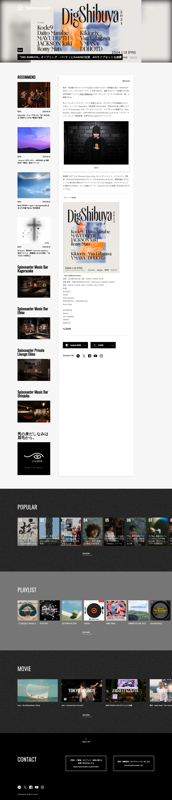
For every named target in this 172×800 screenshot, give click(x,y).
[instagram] (101, 357)
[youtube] (95, 357)
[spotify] (78, 357)
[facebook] (90, 357)
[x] (84, 357)
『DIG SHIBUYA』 (86, 94)
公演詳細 (67, 329)
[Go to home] (34, 7)
